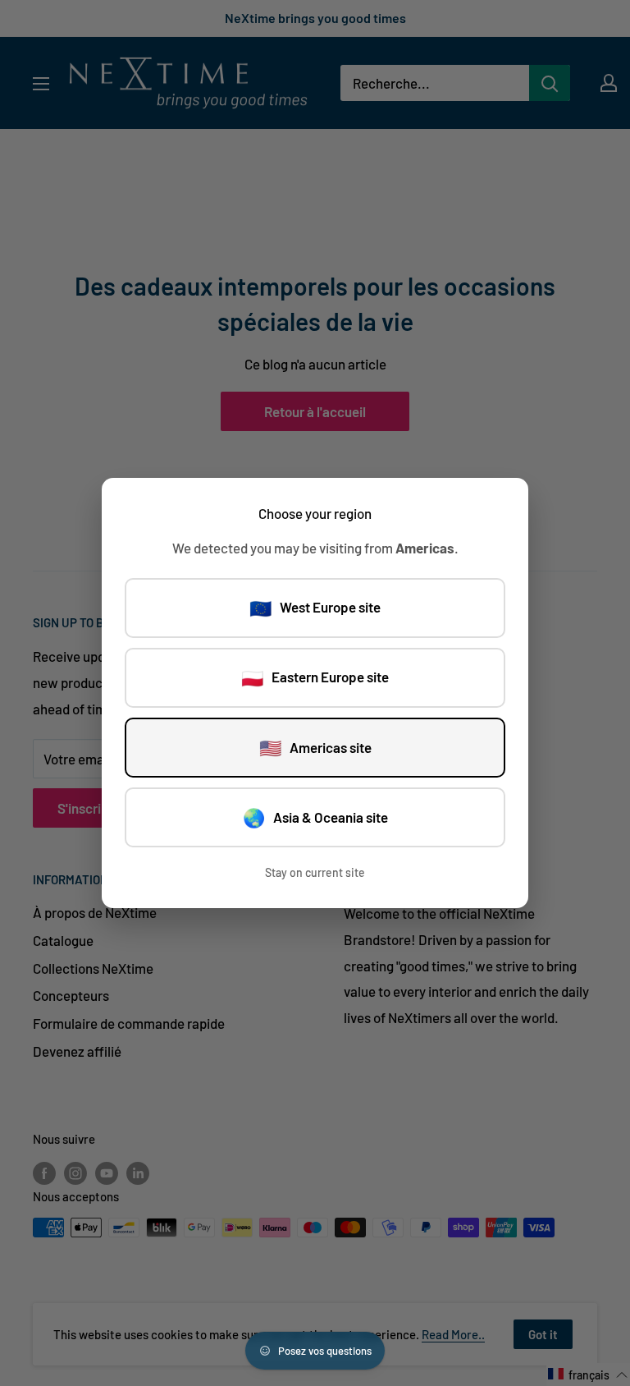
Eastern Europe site (315, 677)
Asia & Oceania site (315, 817)
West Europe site (315, 607)
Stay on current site (315, 872)
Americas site (315, 747)
